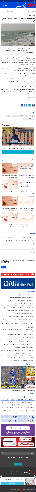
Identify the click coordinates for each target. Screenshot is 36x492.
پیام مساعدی (31, 119)
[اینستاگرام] (22, 458)
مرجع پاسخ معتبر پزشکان (7, 402)
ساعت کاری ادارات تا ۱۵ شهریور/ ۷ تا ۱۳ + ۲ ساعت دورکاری (20, 354)
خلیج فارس (8, 116)
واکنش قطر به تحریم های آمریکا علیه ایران (24, 347)
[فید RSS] (14, 458)
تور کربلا (12, 399)
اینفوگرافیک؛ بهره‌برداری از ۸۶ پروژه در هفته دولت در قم (21, 304)
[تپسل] (2, 125)
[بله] (24, 458)
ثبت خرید (18, 152)
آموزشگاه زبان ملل (30, 410)
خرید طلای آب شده (29, 399)
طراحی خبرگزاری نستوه (27, 489)
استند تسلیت (5, 399)
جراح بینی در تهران (30, 397)
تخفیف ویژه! (12, 483)
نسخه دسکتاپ (18, 464)
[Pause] (3, 144)
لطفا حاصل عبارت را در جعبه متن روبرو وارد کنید (24, 260)
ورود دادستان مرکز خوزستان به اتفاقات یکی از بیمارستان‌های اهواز (18, 344)
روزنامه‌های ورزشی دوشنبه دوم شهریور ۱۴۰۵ (23, 390)
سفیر (3, 397)
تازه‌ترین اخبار (31, 291)
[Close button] (35, 476)
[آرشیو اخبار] (11, 458)
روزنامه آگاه (18, 413)
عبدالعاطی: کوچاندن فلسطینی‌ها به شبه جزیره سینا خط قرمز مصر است (17, 307)
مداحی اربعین (30, 402)
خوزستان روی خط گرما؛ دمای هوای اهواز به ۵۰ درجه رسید (20, 317)
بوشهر (28, 11)
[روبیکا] (17, 458)
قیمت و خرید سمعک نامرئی (18, 410)
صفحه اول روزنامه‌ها (29, 364)
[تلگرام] (27, 458)
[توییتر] (19, 458)
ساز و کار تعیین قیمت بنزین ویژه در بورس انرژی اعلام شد (20, 310)
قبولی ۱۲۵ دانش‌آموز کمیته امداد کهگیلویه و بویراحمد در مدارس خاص (17, 323)
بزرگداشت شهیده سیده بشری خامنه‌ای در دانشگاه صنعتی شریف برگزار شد (17, 330)
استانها (33, 11)
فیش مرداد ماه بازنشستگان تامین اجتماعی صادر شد (21, 297)
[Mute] (6, 144)
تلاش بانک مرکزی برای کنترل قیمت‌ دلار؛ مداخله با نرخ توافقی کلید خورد (17, 350)
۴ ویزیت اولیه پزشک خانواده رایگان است (24, 313)
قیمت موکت (20, 399)
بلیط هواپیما (19, 407)
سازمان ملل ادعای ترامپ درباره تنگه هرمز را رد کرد (22, 360)
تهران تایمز (3, 410)
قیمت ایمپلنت (17, 405)
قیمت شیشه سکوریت (11, 397)
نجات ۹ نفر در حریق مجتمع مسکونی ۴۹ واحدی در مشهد (21, 341)
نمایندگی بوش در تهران (7, 407)
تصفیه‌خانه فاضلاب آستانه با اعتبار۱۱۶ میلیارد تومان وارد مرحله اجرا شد (17, 320)
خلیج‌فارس (32, 116)
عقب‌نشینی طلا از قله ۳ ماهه (26, 338)
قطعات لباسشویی (6, 405)
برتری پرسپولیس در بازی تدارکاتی (26, 294)
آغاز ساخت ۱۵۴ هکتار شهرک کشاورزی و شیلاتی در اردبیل (20, 300)
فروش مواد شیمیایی (28, 405)
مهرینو (9, 410)
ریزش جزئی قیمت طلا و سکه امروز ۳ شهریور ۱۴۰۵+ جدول (20, 334)
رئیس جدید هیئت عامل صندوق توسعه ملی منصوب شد (20, 357)
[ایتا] (9, 458)
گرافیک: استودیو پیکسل (15, 489)
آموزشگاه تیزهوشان (29, 407)
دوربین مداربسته (20, 402)
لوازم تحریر (21, 397)
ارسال (3, 267)
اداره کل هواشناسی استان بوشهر (20, 116)
